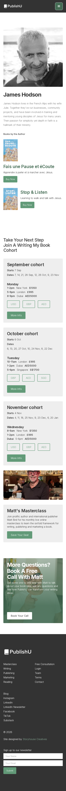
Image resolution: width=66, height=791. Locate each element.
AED (43, 304)
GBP (28, 304)
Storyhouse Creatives (35, 739)
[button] (59, 6)
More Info (16, 315)
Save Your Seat (20, 534)
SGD (43, 377)
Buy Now (10, 179)
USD (13, 304)
